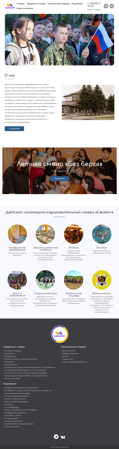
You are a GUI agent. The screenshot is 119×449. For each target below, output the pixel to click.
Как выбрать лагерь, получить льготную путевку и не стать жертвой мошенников (28, 392)
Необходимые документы (15, 413)
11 (65, 63)
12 (67, 63)
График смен (67, 359)
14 (72, 63)
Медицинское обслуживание (16, 402)
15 (74, 63)
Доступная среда (12, 378)
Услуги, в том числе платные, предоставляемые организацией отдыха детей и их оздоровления (25, 374)
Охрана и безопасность (15, 399)
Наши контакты (11, 427)
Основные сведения (12, 351)
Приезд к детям (11, 418)
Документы (9, 353)
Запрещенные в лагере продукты (19, 424)
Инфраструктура (70, 353)
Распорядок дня (11, 407)
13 (69, 63)
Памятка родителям (13, 421)
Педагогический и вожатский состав (20, 359)
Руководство (10, 356)
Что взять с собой (12, 415)
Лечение (65, 356)
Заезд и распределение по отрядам (20, 410)
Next (116, 39)
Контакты (9, 362)
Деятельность (10, 364)
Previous (3, 39)
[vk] (111, 6)
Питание (8, 404)
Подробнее (14, 129)
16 (76, 63)
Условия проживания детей (16, 396)
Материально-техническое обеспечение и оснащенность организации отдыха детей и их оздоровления (29, 369)
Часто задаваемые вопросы (74, 362)
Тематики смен (68, 351)
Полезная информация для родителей (21, 388)
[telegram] (106, 6)
